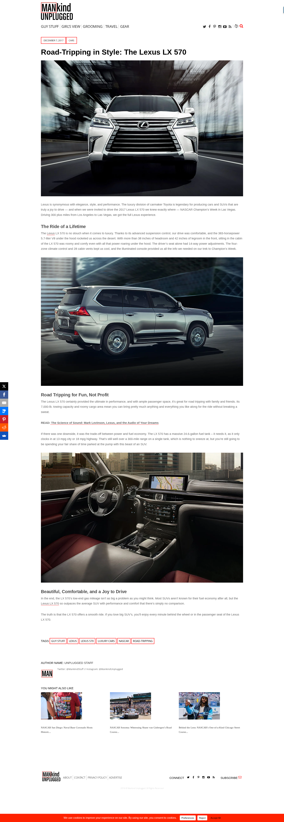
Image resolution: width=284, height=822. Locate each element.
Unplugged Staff (78, 663)
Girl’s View (70, 26)
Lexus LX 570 (50, 603)
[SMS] (4, 411)
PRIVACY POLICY (97, 777)
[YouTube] (224, 26)
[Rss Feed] (229, 26)
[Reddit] (4, 427)
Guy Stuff (50, 26)
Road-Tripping (143, 641)
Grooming (92, 26)
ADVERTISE (115, 777)
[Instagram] (219, 26)
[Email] (4, 403)
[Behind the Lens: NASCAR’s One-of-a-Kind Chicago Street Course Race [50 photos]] (210, 707)
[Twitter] (204, 26)
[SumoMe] (4, 436)
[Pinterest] (214, 26)
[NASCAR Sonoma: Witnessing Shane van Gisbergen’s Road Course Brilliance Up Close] (141, 707)
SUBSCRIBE (230, 778)
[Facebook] (209, 26)
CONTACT (79, 777)
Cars (71, 40)
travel (111, 26)
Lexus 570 (87, 641)
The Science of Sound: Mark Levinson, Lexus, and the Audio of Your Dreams (104, 422)
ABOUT (67, 777)
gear (124, 26)
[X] (4, 386)
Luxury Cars (106, 641)
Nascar (124, 641)
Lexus (51, 233)
